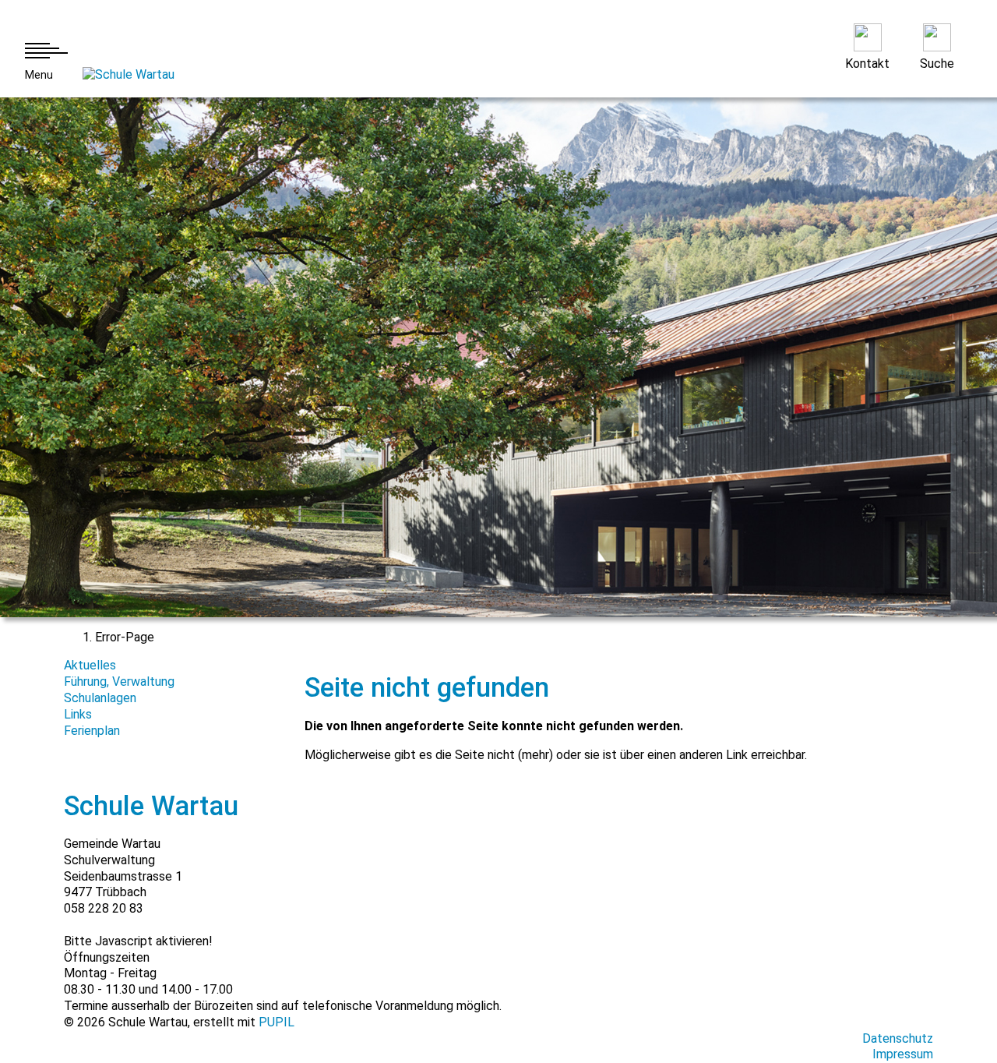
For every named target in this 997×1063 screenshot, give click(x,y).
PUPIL (276, 1022)
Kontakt (867, 63)
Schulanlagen (100, 697)
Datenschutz (897, 1038)
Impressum (902, 1054)
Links (78, 714)
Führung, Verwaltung (119, 681)
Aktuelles (90, 665)
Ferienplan (92, 730)
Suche (937, 63)
